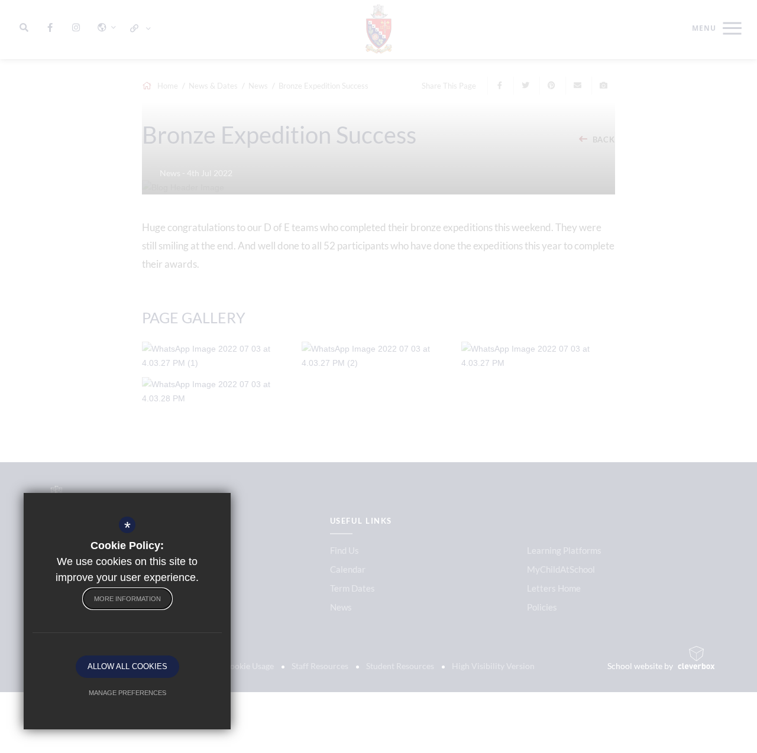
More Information (127, 598)
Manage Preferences (127, 692)
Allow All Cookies (127, 666)
